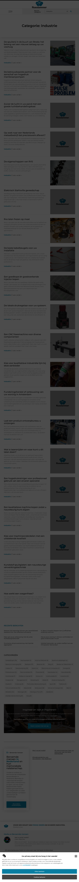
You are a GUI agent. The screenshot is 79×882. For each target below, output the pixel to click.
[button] (76, 856)
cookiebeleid (26, 865)
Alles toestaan (39, 871)
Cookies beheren (39, 877)
